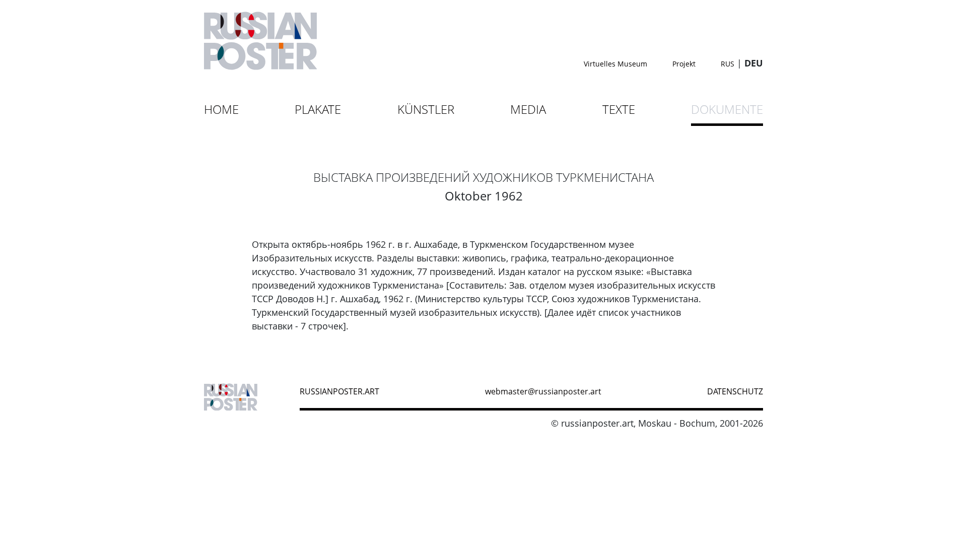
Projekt (684, 64)
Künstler (425, 109)
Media (528, 109)
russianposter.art (339, 391)
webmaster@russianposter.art (543, 391)
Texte (618, 109)
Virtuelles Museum (615, 64)
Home (221, 109)
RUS (727, 64)
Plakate (318, 109)
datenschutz (735, 391)
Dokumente (727, 109)
